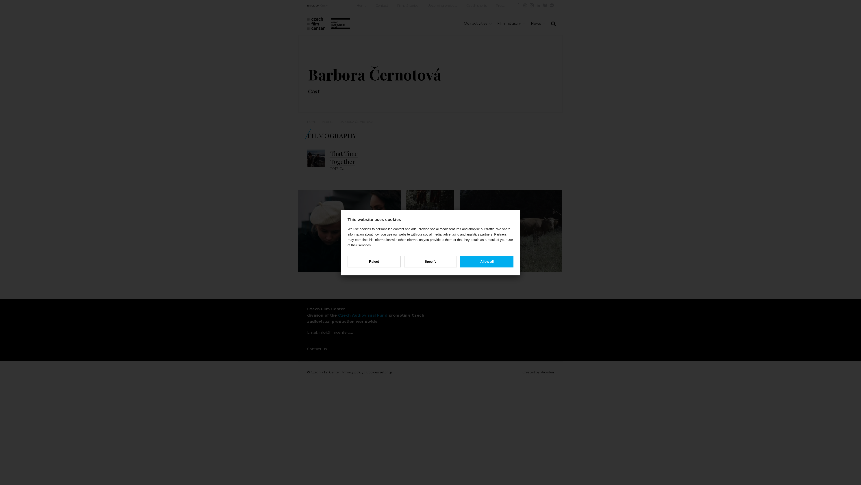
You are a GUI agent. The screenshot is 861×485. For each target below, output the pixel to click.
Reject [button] (374, 261)
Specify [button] (430, 261)
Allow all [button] (487, 261)
